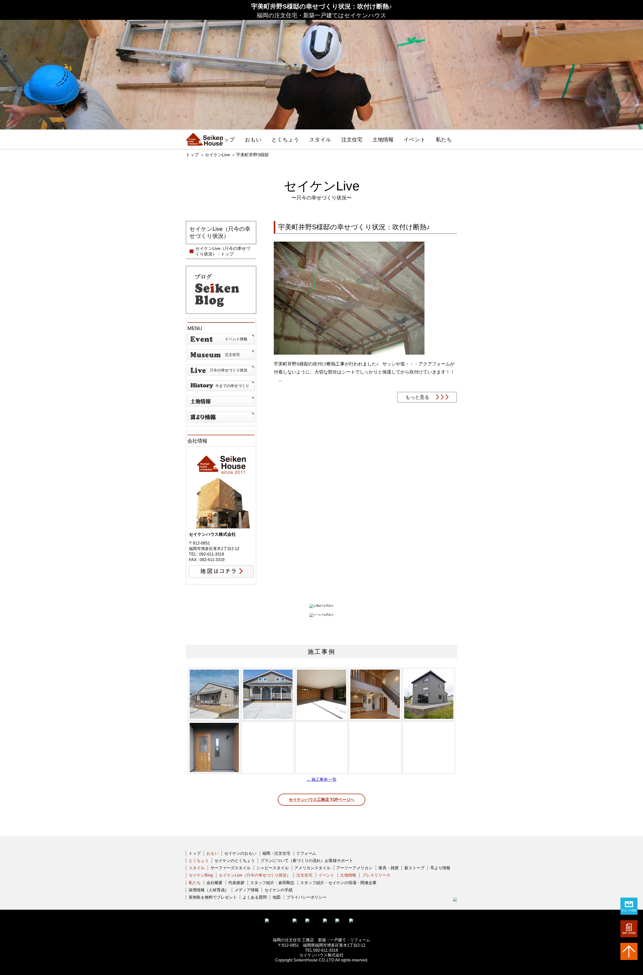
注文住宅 (351, 140)
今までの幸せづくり (232, 386)
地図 (277, 897)
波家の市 (221, 417)
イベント (415, 140)
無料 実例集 (629, 933)
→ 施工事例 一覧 (321, 779)
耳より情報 (440, 868)
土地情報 (383, 140)
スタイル (320, 140)
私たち (444, 140)
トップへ (628, 951)
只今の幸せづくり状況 (228, 370)
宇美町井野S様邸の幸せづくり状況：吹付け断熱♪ (354, 227)
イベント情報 (236, 339)
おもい (253, 140)
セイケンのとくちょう (235, 860)
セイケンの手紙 (278, 890)
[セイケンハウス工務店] (204, 139)
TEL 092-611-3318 (321, 950)
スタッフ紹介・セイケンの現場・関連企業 (338, 883)
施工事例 (321, 651)
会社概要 (214, 883)
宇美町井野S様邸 (252, 154)
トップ (226, 140)
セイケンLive (217, 154)
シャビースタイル (272, 868)
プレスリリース (376, 875)
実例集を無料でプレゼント (213, 897)
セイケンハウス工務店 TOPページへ (321, 799)
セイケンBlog (201, 875)
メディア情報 (247, 890)
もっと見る (417, 397)
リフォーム (306, 853)
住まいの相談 (628, 910)
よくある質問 (255, 897)
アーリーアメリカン (354, 868)
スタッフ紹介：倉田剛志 (272, 883)
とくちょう (285, 140)
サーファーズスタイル (230, 868)
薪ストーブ (414, 868)
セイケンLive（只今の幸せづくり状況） (255, 875)
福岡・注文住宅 (276, 853)
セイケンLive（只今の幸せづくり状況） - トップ (222, 251)
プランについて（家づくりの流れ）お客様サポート (306, 860)
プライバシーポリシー (306, 897)
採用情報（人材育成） (209, 890)
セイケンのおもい (240, 853)
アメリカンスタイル (312, 868)
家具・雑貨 (389, 868)
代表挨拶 (236, 883)
